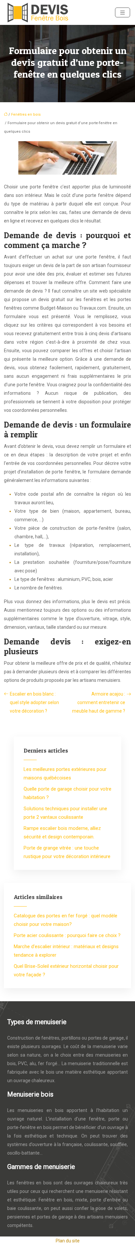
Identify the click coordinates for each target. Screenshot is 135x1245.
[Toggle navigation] (122, 13)
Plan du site (68, 1240)
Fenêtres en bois (26, 114)
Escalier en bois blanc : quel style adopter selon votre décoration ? (34, 702)
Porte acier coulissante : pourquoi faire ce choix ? (67, 935)
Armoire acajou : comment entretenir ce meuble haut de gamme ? (98, 702)
